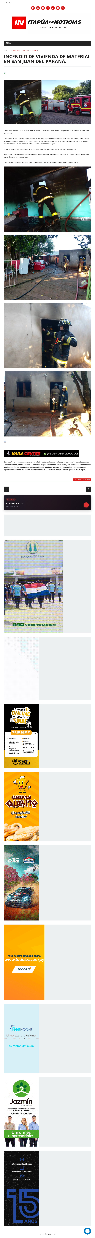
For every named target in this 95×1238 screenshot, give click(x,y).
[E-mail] (58, 8)
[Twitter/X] (38, 8)
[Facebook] (33, 8)
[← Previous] (6, 489)
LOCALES (77, 480)
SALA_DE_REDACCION (30, 50)
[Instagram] (48, 8)
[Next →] (88, 489)
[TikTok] (53, 8)
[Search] (63, 8)
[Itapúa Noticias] (47, 33)
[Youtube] (43, 8)
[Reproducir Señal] (86, 504)
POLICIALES (86, 480)
